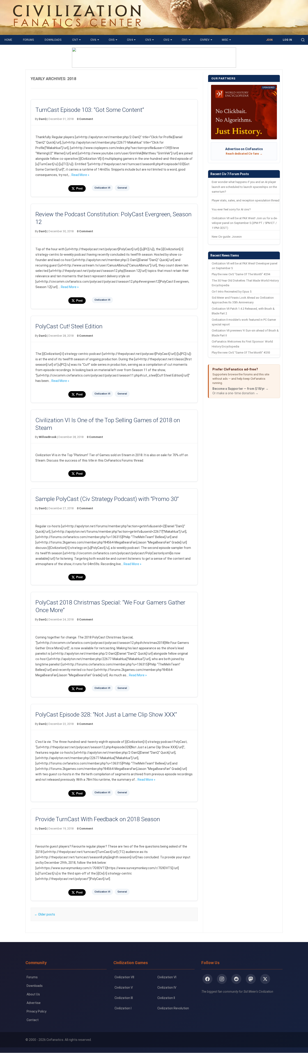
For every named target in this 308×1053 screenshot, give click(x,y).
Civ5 (112, 39)
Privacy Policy (36, 1011)
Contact (33, 1020)
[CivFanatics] (77, 31)
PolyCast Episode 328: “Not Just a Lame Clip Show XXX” (106, 714)
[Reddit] (236, 979)
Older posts (44, 914)
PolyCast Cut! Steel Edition (68, 326)
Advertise (34, 1003)
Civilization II (166, 998)
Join (269, 39)
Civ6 (93, 39)
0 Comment (85, 119)
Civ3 (148, 39)
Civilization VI (102, 187)
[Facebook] (207, 979)
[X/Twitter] (265, 979)
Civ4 (130, 39)
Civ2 (166, 39)
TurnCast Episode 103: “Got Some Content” (89, 109)
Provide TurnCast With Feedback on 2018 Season (97, 819)
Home (8, 39)
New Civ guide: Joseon (227, 236)
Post (79, 188)
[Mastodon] (251, 979)
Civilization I (123, 1008)
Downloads (53, 39)
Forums (28, 39)
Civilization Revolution (173, 1008)
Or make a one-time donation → (235, 393)
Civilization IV (166, 987)
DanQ (42, 119)
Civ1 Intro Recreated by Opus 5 (231, 291)
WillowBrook (47, 437)
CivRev (204, 39)
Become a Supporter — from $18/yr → (240, 388)
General (122, 187)
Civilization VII (124, 977)
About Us (33, 994)
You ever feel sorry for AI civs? (231, 209)
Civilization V (124, 987)
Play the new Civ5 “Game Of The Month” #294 (241, 274)
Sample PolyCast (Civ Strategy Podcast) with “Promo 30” (107, 499)
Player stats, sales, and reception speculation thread (245, 200)
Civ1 (185, 39)
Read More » (80, 175)
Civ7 (75, 39)
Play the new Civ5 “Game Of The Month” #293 (241, 352)
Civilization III (124, 998)
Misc (225, 39)
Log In (287, 39)
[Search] (303, 40)
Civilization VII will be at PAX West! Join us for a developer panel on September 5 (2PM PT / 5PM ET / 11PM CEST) (245, 223)
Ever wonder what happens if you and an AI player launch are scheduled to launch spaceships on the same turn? (244, 186)
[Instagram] (222, 979)
